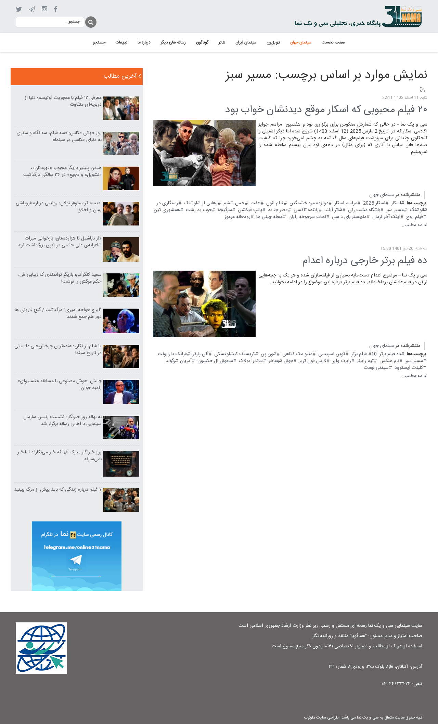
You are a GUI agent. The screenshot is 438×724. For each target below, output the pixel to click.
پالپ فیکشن (250, 210)
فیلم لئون (275, 203)
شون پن (268, 354)
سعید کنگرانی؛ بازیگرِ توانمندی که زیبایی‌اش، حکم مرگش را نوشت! (60, 278)
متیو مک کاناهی (297, 354)
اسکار (396, 203)
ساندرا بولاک (251, 361)
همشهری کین (167, 210)
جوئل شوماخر (281, 361)
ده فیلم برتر (390, 354)
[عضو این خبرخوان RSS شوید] (422, 90)
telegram (32, 9)
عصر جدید (278, 210)
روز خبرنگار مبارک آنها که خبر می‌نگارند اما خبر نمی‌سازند (59, 456)
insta (44, 9)
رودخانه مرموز (237, 217)
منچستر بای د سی (349, 217)
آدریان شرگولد (179, 361)
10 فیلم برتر (364, 354)
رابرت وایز (341, 361)
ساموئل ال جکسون (215, 361)
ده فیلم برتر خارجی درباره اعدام (364, 261)
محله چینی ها (269, 217)
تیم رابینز (365, 361)
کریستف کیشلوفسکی (234, 354)
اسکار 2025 (374, 203)
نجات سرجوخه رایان (307, 217)
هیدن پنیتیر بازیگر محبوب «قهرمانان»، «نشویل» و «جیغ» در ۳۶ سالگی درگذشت (62, 171)
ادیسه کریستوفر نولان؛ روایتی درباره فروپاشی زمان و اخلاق (59, 207)
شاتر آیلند (333, 210)
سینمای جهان (381, 195)
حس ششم (234, 203)
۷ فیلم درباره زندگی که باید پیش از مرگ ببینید (58, 489)
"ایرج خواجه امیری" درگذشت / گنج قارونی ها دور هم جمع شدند (58, 313)
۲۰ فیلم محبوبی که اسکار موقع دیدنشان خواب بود (326, 110)
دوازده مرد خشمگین (308, 203)
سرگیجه (225, 210)
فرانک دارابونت (172, 354)
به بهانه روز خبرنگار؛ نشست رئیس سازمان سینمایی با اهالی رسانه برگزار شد (62, 420)
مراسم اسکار (345, 203)
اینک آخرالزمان (386, 217)
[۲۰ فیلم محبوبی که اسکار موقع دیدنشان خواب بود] (204, 153)
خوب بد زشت (199, 210)
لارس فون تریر (312, 361)
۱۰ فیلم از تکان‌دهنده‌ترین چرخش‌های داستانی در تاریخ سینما (58, 350)
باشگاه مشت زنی (364, 210)
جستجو (90, 21)
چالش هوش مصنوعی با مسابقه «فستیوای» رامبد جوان (59, 384)
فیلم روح (414, 217)
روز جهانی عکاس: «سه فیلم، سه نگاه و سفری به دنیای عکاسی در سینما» (59, 136)
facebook (55, 9)
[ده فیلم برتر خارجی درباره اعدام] (204, 304)
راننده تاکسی (306, 210)
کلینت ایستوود (409, 368)
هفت (255, 203)
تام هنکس (389, 361)
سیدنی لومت (376, 368)
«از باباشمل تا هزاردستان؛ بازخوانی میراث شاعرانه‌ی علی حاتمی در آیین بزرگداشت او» (60, 242)
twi (19, 9)
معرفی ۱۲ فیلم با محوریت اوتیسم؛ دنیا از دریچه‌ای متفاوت (63, 101)
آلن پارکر (200, 354)
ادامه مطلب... (413, 225)
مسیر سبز (395, 210)
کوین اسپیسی (331, 354)
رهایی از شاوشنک (201, 203)
